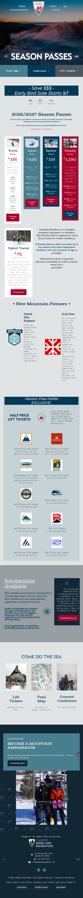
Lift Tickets (15, 699)
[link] (16, 677)
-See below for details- (41, 129)
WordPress (70, 878)
